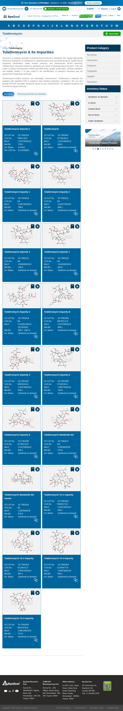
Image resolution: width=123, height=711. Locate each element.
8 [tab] (110, 149)
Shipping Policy (113, 708)
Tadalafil (90, 76)
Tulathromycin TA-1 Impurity (58, 495)
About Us (65, 15)
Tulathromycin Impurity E (17, 435)
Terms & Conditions (63, 708)
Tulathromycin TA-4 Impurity (19, 618)
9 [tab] (112, 149)
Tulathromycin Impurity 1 (17, 192)
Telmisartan (92, 60)
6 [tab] (105, 149)
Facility (104, 15)
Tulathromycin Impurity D (57, 375)
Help (118, 15)
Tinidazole (91, 66)
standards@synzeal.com (15, 9)
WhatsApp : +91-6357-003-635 (58, 9)
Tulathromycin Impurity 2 (57, 192)
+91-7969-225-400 (36, 9)
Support (111, 15)
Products (75, 15)
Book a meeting (93, 3)
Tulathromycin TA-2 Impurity (19, 558)
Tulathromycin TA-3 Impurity (58, 558)
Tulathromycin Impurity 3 (17, 252)
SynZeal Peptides (86, 16)
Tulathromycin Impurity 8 (17, 312)
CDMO (98, 16)
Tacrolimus (92, 55)
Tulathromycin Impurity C (17, 375)
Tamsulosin (92, 82)
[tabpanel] (61, 3)
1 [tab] (93, 149)
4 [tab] (100, 149)
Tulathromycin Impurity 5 (17, 129)
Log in (113, 9)
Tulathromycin (51, 129)
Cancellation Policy (96, 708)
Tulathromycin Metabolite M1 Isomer (19, 497)
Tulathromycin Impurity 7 (57, 252)
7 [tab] (107, 149)
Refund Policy (80, 708)
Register (104, 9)
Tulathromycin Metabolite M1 (59, 435)
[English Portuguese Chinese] (90, 8)
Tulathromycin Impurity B (57, 312)
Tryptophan (92, 71)
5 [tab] (103, 149)
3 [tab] (98, 149)
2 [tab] (95, 149)
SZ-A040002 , (24, 150)
